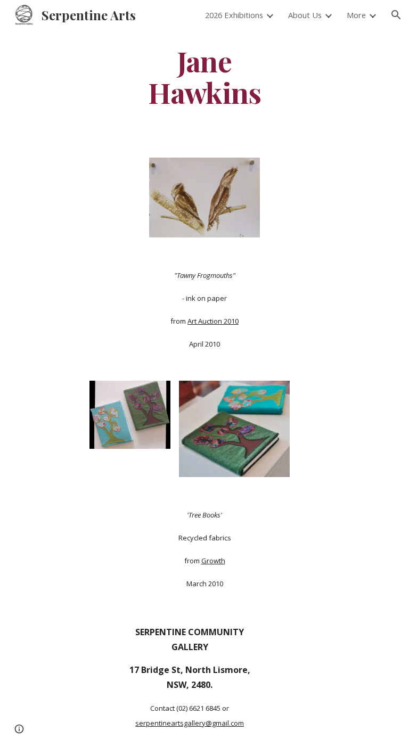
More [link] (356, 15)
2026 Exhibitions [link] (234, 15)
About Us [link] (305, 15)
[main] (204, 76)
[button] (396, 15)
